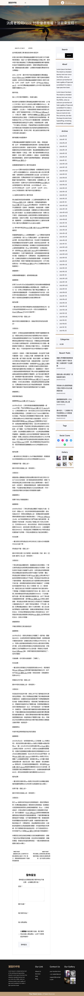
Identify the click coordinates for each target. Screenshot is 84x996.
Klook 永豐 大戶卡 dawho (20, 205)
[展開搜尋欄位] (58, 3)
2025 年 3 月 (63, 195)
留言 (20, 886)
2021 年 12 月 (63, 310)
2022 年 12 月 (63, 278)
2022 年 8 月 (63, 292)
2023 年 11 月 (63, 251)
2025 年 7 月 (63, 181)
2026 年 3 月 (63, 153)
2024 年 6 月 (63, 226)
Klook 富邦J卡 (21, 160)
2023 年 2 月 (63, 271)
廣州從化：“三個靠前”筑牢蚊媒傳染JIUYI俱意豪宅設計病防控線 (65, 413)
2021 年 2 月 (63, 330)
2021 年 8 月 (63, 324)
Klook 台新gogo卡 (43, 112)
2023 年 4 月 (63, 264)
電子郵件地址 (23, 913)
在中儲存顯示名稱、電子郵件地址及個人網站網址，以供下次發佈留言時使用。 (32, 934)
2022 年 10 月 (63, 285)
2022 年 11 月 (63, 282)
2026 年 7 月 (63, 139)
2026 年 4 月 (63, 150)
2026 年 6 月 (63, 143)
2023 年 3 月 (63, 268)
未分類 (61, 344)
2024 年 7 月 (63, 223)
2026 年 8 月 (63, 136)
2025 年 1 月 (63, 202)
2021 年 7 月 (63, 327)
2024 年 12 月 (63, 205)
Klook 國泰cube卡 (42, 115)
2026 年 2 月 (63, 157)
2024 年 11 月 (63, 209)
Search (69, 55)
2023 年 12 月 (63, 247)
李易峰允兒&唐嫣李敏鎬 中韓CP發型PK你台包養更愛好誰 (64, 388)
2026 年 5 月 (63, 146)
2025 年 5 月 (63, 188)
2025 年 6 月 (63, 184)
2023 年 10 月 (63, 254)
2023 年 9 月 (63, 257)
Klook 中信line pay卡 (19, 77)
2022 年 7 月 (63, 296)
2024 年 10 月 (64, 212)
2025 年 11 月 (63, 167)
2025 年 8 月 (63, 178)
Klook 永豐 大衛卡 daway (33, 228)
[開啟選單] (25, 2)
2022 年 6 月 (63, 299)
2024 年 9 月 (63, 216)
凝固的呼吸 (12, 3)
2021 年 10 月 (63, 317)
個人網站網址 (22, 922)
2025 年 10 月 (63, 171)
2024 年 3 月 (63, 237)
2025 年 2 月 (63, 198)
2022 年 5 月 (63, 303)
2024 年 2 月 (63, 240)
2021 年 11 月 (63, 313)
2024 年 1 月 (63, 244)
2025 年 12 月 (63, 164)
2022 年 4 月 (63, 306)
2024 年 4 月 (63, 233)
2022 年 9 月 (63, 289)
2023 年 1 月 (63, 275)
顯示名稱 (21, 904)
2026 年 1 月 (63, 160)
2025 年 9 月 (63, 174)
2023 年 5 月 (63, 261)
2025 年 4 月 (63, 191)
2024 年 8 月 (63, 219)
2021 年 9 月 (63, 320)
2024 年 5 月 (63, 230)
